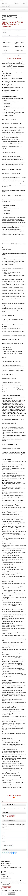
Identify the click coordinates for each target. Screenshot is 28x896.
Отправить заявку (7, 845)
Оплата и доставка (6, 878)
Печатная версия (7, 801)
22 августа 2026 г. (19, 50)
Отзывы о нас (5, 876)
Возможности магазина (7, 873)
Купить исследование (14, 58)
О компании (4, 871)
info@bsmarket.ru (11, 816)
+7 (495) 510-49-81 (22, 3)
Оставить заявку (6, 887)
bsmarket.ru (17, 890)
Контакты (3, 874)
